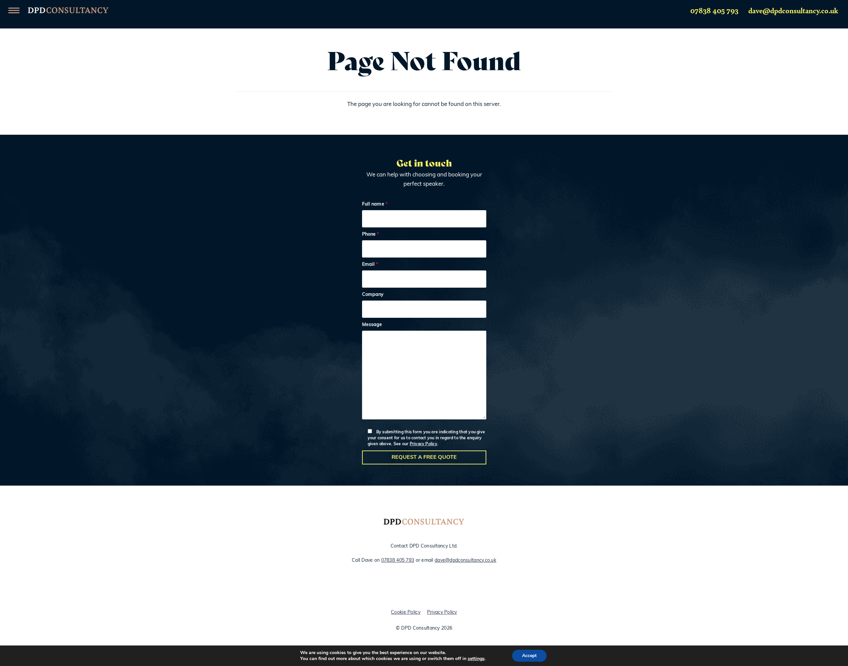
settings (476, 659)
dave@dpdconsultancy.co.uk (793, 10)
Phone (370, 234)
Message (372, 325)
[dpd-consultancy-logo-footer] (424, 523)
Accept (529, 655)
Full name (375, 204)
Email (370, 264)
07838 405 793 (714, 10)
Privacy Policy (423, 444)
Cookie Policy (405, 612)
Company (373, 295)
